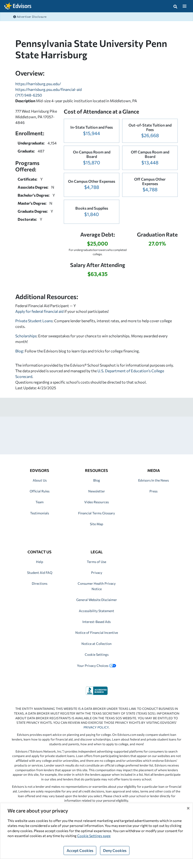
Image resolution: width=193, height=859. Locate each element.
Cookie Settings (97, 654)
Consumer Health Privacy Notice (97, 586)
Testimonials (39, 513)
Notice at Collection (96, 644)
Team (40, 502)
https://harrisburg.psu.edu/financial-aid (48, 89)
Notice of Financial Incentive (96, 632)
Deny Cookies (114, 850)
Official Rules (39, 491)
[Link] (96, 690)
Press (153, 491)
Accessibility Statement (96, 611)
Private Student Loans (33, 320)
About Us (40, 480)
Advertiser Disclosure (31, 16)
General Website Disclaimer (96, 600)
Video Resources (96, 502)
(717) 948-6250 (28, 95)
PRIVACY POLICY (96, 727)
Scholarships (25, 336)
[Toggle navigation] (184, 6)
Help (39, 562)
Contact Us (40, 552)
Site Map (96, 524)
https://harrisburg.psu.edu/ (38, 83)
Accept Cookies (80, 850)
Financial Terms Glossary (96, 513)
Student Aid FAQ (39, 573)
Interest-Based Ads (96, 622)
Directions (39, 583)
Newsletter (96, 491)
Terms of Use (96, 562)
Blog (96, 480)
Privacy (96, 573)
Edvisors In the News (153, 480)
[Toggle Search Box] (175, 6)
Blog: (20, 351)
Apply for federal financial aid (39, 311)
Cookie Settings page (94, 836)
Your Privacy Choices (92, 666)
